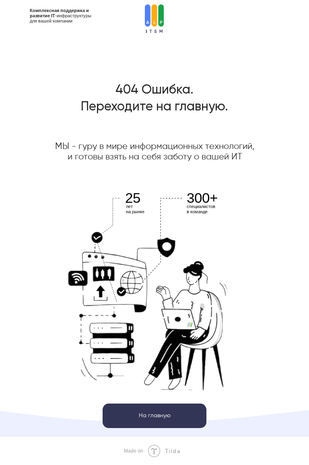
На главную (155, 415)
